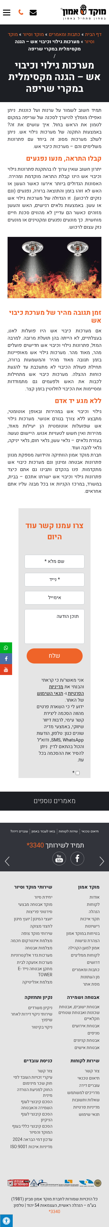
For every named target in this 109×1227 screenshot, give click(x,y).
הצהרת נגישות (87, 941)
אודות (95, 897)
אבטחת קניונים (87, 1041)
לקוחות (93, 905)
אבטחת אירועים (86, 1026)
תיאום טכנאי (89, 1078)
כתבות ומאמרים (64, 34)
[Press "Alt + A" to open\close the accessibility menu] (6, 1220)
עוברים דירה (89, 1086)
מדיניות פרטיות (86, 1107)
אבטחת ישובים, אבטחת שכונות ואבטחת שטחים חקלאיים (79, 1013)
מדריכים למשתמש (83, 1093)
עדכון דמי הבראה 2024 (32, 1140)
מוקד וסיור (33, 34)
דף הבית (93, 34)
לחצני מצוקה (41, 926)
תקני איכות (90, 919)
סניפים (94, 1033)
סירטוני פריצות (39, 912)
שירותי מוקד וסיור (33, 887)
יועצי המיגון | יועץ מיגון (33, 919)
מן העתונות (90, 977)
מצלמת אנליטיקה (37, 982)
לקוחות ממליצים (85, 955)
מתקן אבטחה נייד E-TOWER (35, 972)
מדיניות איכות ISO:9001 (31, 1147)
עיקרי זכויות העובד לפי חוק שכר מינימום (32, 1080)
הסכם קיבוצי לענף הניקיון (36, 1117)
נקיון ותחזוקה (38, 997)
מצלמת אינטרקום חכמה (31, 941)
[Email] (33, 12)
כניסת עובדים (38, 1060)
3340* (54, 1212)
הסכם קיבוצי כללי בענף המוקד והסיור (32, 1129)
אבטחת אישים (87, 1048)
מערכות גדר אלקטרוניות (31, 955)
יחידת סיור (43, 897)
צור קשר (92, 1071)
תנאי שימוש (89, 1115)
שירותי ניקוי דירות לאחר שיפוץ (31, 1017)
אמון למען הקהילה (84, 948)
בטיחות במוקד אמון (83, 934)
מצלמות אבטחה (38, 948)
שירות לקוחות (85, 1060)
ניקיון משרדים (40, 1008)
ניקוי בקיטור (41, 1027)
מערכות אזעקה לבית (34, 963)
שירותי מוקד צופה (36, 934)
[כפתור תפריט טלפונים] (20, 12)
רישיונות (92, 926)
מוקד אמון (89, 887)
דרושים (93, 963)
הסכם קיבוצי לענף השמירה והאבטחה (36, 1105)
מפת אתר (91, 984)
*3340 (35, 845)
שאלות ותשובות (86, 1100)
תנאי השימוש (50, 693)
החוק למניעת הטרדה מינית (34, 1093)
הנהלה (94, 912)
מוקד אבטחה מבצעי (35, 905)
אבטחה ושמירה (83, 997)
